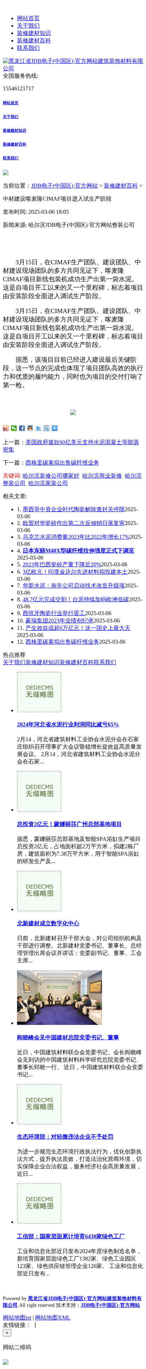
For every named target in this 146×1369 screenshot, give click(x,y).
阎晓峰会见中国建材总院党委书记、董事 (68, 1037)
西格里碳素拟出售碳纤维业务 (62, 463)
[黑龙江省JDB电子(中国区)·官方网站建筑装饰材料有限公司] (73, 68)
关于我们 (28, 26)
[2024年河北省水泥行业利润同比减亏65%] (39, 710)
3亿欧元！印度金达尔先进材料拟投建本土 (75, 572)
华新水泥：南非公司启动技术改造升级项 (74, 586)
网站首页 (28, 18)
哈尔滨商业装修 (102, 476)
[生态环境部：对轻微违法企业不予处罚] (39, 1123)
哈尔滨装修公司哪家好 (51, 476)
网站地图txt (17, 1318)
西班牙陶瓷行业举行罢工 (54, 613)
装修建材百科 (34, 40)
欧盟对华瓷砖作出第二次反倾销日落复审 (74, 523)
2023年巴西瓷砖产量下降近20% (62, 564)
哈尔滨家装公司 (48, 483)
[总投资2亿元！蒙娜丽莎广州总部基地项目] (39, 810)
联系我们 (28, 48)
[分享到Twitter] (38, 428)
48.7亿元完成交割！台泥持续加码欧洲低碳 (76, 599)
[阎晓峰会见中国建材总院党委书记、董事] (59, 1023)
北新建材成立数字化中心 (48, 923)
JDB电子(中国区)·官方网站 (64, 186)
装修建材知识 (34, 33)
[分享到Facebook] (22, 428)
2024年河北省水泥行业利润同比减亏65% (68, 724)
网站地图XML (53, 1318)
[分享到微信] (14, 428)
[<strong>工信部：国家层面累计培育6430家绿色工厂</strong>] (39, 1222)
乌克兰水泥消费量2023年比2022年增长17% (76, 537)
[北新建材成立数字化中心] (39, 909)
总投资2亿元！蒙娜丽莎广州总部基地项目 (69, 824)
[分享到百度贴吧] (47, 428)
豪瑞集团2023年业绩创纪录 (60, 621)
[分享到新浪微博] (6, 428)
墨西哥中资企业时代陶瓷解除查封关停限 (74, 509)
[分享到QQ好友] (30, 428)
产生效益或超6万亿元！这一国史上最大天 (78, 628)
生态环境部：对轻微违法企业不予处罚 (65, 1137)
